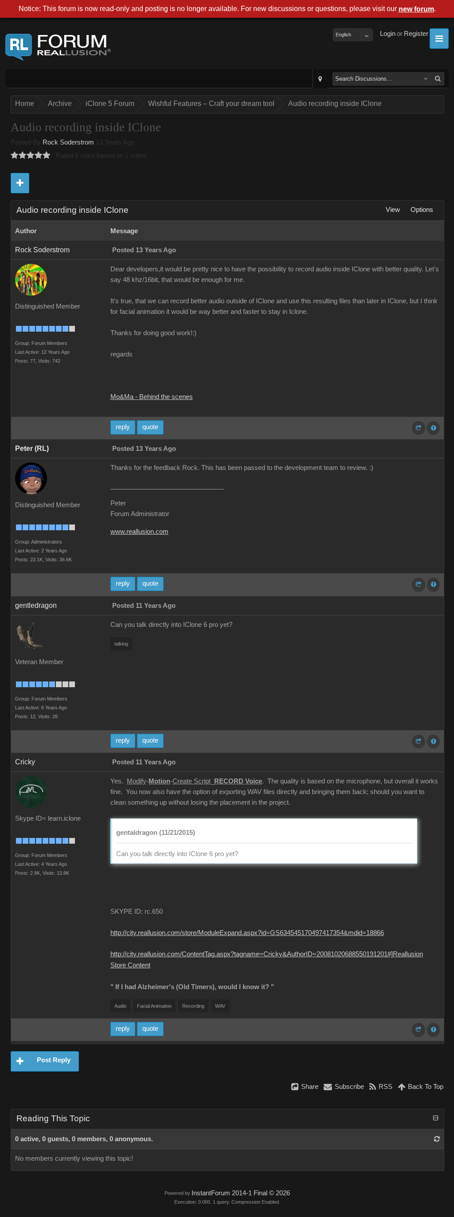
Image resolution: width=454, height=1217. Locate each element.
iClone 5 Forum (110, 103)
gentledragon (36, 605)
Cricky (25, 762)
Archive (60, 103)
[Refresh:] (437, 1139)
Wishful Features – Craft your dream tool (211, 103)
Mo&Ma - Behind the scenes (151, 396)
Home (24, 103)
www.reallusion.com (139, 531)
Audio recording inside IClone (335, 103)
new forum (416, 9)
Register (416, 33)
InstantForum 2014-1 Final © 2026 (241, 1193)
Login (387, 33)
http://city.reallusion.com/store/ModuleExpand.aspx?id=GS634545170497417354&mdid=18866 (247, 932)
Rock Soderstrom (68, 142)
